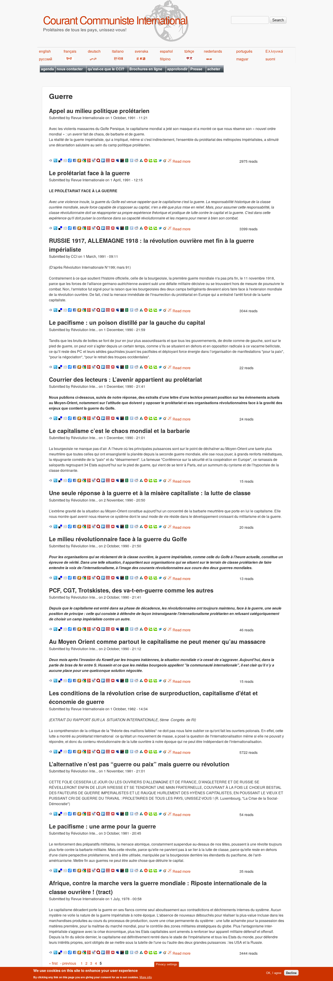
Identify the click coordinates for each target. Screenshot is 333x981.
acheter (213, 68)
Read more (182, 161)
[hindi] (69, 58)
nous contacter (70, 68)
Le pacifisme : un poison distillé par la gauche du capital (127, 322)
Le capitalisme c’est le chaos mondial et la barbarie (119, 430)
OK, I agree (273, 972)
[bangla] (208, 58)
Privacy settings (166, 964)
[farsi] (92, 58)
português (244, 51)
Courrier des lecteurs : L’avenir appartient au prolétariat (125, 379)
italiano (118, 51)
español (166, 51)
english (45, 51)
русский (45, 58)
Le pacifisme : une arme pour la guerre (102, 826)
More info (146, 977)
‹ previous (68, 963)
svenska (141, 51)
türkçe (189, 51)
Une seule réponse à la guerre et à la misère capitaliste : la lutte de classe (150, 493)
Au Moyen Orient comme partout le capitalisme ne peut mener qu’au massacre (157, 641)
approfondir (177, 68)
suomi (270, 58)
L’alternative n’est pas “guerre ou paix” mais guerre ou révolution (139, 764)
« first (53, 963)
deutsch (94, 51)
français (70, 51)
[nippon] (140, 58)
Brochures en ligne (145, 68)
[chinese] (188, 58)
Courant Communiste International (115, 19)
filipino (165, 58)
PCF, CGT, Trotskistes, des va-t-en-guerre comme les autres (131, 590)
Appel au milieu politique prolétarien (99, 110)
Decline (291, 972)
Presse (196, 68)
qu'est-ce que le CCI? (106, 68)
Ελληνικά (274, 51)
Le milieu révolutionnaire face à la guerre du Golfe (118, 539)
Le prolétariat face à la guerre (89, 173)
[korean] (117, 58)
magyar (242, 58)
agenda (47, 68)
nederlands (213, 51)
